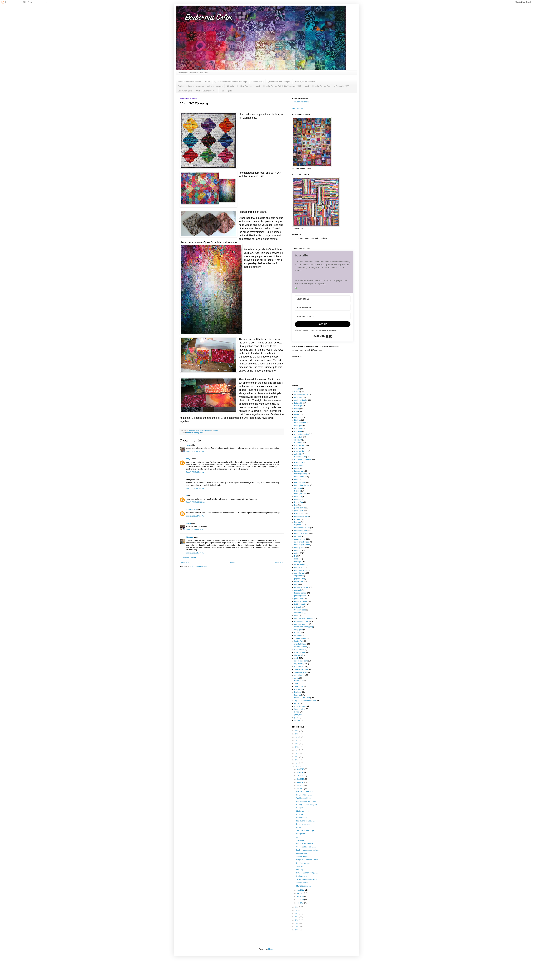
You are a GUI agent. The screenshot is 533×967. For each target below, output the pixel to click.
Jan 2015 (300, 903)
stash (296, 658)
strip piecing (298, 667)
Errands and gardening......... (307, 873)
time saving (298, 689)
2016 (297, 763)
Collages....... (301, 808)
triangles (297, 695)
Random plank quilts (302, 621)
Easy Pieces (299, 463)
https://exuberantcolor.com (189, 81)
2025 (297, 734)
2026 (297, 731)
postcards (298, 590)
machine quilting (300, 531)
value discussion (300, 706)
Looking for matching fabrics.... (307, 850)
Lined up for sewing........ (305, 821)
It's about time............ (304, 795)
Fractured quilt (299, 482)
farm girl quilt (299, 471)
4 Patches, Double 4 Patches (239, 86)
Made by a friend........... (305, 811)
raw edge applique (301, 624)
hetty (188, 445)
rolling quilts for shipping (303, 627)
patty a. (189, 459)
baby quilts (298, 403)
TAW (296, 684)
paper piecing (299, 579)
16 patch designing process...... (308, 879)
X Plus (296, 712)
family (296, 468)
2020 (297, 750)
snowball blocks (300, 644)
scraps (296, 633)
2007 (297, 930)
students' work (299, 675)
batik (296, 412)
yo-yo (296, 718)
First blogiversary (300, 474)
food (296, 480)
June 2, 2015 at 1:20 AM (195, 530)
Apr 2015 (300, 893)
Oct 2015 (300, 776)
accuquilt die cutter (301, 394)
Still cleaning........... (303, 840)
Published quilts (300, 604)
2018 (297, 757)
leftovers (297, 522)
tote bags (297, 692)
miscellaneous (299, 539)
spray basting (299, 650)
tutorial (296, 703)
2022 (297, 744)
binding (297, 420)
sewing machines (300, 638)
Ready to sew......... (303, 824)
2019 (297, 753)
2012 (297, 914)
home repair (298, 499)
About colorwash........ (304, 883)
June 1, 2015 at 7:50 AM (195, 472)
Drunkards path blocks (302, 460)
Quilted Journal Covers (206, 91)
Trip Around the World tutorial (305, 701)
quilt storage (299, 613)
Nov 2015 (300, 773)
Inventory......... (301, 870)
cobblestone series (301, 434)
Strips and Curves (301, 669)
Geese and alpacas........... (306, 847)
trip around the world (302, 698)
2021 (297, 747)
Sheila (188, 523)
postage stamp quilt (301, 587)
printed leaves (299, 599)
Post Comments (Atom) (198, 567)
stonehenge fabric (301, 661)
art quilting (298, 397)
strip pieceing (299, 664)
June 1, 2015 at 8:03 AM (195, 488)
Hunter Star (298, 502)
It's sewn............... (302, 814)
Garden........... (301, 837)
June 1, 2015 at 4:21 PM (195, 516)
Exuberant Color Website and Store (193, 73)
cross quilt (298, 448)
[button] (322, 288)
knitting (297, 519)
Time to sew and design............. (308, 831)
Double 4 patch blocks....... (306, 844)
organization (299, 576)
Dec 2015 (300, 769)
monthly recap (198, 433)
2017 (297, 760)
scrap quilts (298, 630)
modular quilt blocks (301, 542)
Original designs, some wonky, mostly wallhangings (200, 86)
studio (296, 678)
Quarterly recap (300, 610)
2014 (297, 907)
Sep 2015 (300, 779)
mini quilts (298, 536)
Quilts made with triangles (279, 81)
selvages (297, 635)
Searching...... (301, 866)
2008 (297, 927)
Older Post (279, 562)
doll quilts (297, 454)
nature (296, 553)
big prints (297, 417)
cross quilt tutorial (300, 451)
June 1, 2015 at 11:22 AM (195, 502)
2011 (297, 917)
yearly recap (299, 715)
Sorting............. (301, 876)
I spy (296, 505)
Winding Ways (299, 709)
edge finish (298, 465)
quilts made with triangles (303, 618)
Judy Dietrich (191, 510)
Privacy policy (297, 109)
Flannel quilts (226, 91)
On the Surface (300, 565)
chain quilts (298, 426)
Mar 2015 (300, 897)
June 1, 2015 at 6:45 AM (195, 451)
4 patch (297, 389)
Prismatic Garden (300, 601)
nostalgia (297, 562)
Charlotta (189, 537)
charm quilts (298, 428)
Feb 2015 (300, 900)
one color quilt (299, 573)
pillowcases (298, 582)
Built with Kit (323, 336)
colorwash (189, 433)
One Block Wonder (301, 570)
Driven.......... (301, 827)
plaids (296, 584)
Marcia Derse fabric (301, 533)
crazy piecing (299, 445)
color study (298, 437)
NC (295, 556)
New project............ (303, 834)
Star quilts (298, 655)
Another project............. (304, 857)
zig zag (297, 720)
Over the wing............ (304, 853)
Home (207, 81)
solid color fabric (300, 647)
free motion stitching (301, 485)
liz (187, 496)
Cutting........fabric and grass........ (308, 805)
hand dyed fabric (300, 494)
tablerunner (298, 681)
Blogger (271, 949)
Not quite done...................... (306, 818)
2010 (297, 920)
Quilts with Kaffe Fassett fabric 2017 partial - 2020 (327, 86)
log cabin (297, 525)
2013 (297, 910)
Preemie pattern (300, 593)
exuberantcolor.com (301, 102)
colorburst (298, 440)
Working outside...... (303, 798)
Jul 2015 (300, 785)
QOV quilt (297, 607)
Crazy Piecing (258, 81)
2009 (297, 923)
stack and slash (300, 652)
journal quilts (299, 511)
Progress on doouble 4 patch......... (309, 860)
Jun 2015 (300, 789)
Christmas (298, 431)
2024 (297, 737)
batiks (296, 414)
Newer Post (184, 562)
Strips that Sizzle (300, 672)
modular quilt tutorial (302, 545)
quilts (296, 616)
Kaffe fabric (298, 514)
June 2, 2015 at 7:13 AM (195, 553)
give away (298, 488)
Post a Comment (189, 558)
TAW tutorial (298, 686)
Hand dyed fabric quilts (305, 81)
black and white (300, 423)
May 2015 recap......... (304, 886)
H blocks (297, 491)
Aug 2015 (300, 782)
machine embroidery (302, 528)
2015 (297, 766)
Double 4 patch (300, 457)
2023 (297, 740)
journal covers (299, 508)
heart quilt (298, 497)
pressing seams (300, 596)
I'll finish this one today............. (307, 792)
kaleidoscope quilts (301, 516)
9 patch (297, 392)
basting (297, 409)
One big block (299, 567)
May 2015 (301, 890)
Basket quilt (298, 406)
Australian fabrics (300, 400)
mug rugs (297, 550)
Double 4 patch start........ (305, 863)
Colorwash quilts (185, 91)
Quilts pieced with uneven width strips (230, 81)
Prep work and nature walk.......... (308, 801)
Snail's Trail (298, 641)
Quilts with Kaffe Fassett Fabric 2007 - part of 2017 (278, 86)
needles (297, 559)
